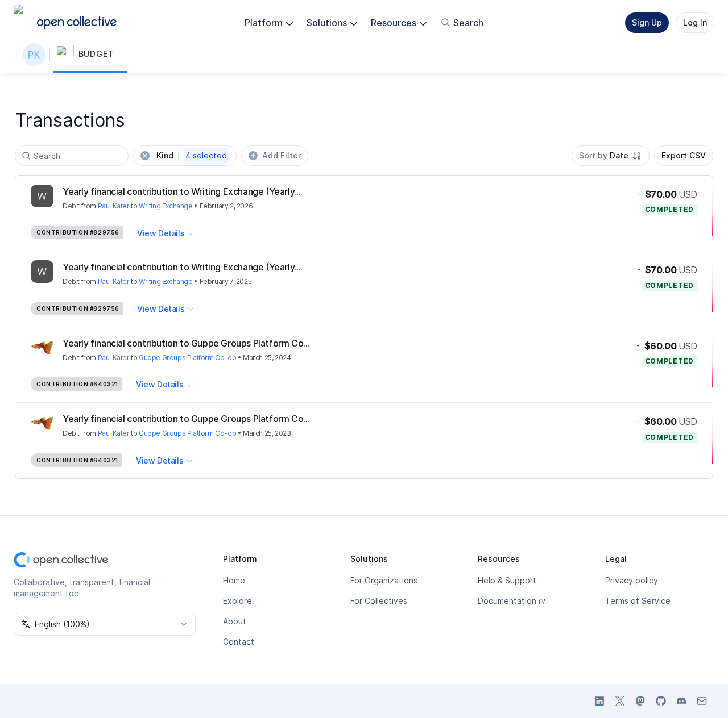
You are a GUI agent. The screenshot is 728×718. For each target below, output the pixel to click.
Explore (237, 601)
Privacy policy (631, 580)
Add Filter (281, 155)
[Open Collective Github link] (661, 701)
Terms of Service (638, 601)
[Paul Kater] (36, 54)
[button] (90, 54)
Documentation (507, 601)
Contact (238, 641)
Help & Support (507, 580)
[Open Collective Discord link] (681, 701)
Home (234, 580)
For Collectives (378, 601)
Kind (191, 155)
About (234, 621)
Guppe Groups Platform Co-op (187, 357)
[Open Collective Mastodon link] (640, 701)
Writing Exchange (166, 206)
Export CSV (683, 155)
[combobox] (611, 155)
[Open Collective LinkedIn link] (599, 701)
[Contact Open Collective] (702, 701)
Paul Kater (114, 206)
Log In (695, 22)
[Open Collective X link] (620, 701)
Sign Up (647, 22)
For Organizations (383, 580)
